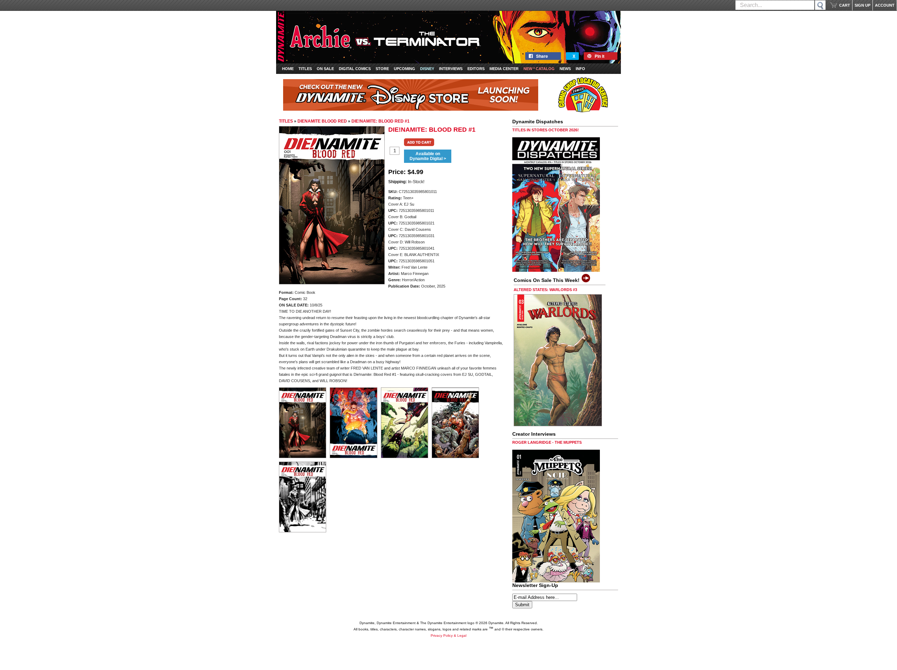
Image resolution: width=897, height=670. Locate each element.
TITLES (286, 121)
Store (382, 69)
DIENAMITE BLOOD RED (322, 121)
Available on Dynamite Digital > (428, 156)
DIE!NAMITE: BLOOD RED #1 (380, 121)
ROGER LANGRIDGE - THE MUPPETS (547, 442)
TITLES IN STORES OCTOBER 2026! (545, 130)
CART (844, 5)
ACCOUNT (885, 5)
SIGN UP (862, 5)
